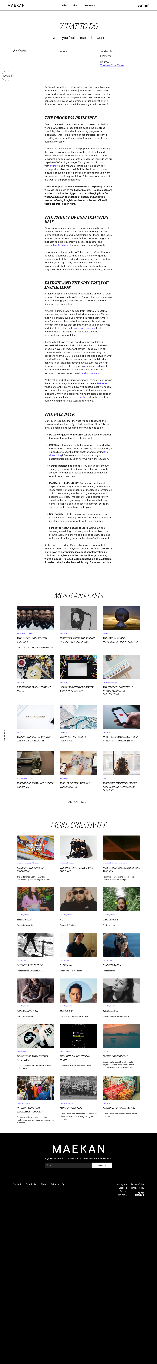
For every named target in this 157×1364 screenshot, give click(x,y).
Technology (112, 682)
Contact (17, 1184)
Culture (105, 633)
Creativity (62, 51)
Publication (34, 863)
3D (18, 633)
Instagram (122, 1184)
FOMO (66, 355)
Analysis (19, 51)
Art (61, 778)
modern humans (90, 373)
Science (69, 732)
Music (31, 633)
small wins (64, 148)
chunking (55, 165)
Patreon (55, 1184)
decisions (84, 397)
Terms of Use (137, 1184)
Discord (123, 1187)
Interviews (123, 863)
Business (20, 1103)
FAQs (43, 1184)
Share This (4, 735)
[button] (63, 1185)
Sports (71, 863)
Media (105, 682)
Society (26, 915)
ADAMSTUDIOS (139, 1194)
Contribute (31, 1184)
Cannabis (20, 778)
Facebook (122, 1194)
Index (64, 5)
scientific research (61, 245)
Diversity (25, 633)
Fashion (115, 863)
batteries (102, 383)
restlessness (91, 366)
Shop (75, 5)
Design (62, 1051)
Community (89, 5)
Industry (20, 915)
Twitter (123, 1191)
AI (20, 633)
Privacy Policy (137, 1187)
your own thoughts (84, 328)
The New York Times (112, 65)
